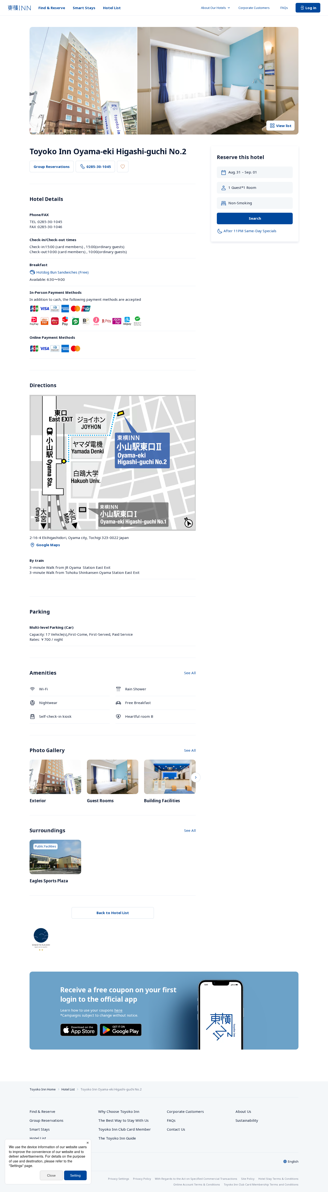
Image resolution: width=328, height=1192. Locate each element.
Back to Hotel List (113, 912)
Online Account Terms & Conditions (196, 1184)
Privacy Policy (142, 1178)
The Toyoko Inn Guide (117, 1138)
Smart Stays (84, 7)
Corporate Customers (255, 8)
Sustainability (247, 1120)
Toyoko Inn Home (43, 1089)
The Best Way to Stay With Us (123, 1120)
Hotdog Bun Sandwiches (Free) (62, 272)
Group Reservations (52, 166)
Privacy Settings (118, 1178)
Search (255, 218)
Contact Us (176, 1129)
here (118, 1010)
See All (190, 672)
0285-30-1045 (98, 166)
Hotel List (112, 7)
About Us (243, 1111)
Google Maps (48, 544)
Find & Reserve (51, 7)
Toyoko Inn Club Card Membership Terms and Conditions (261, 1184)
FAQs (284, 8)
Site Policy (248, 1178)
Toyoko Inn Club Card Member (124, 1129)
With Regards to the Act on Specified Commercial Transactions (196, 1178)
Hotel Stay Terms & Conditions (278, 1178)
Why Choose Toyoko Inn (118, 1111)
